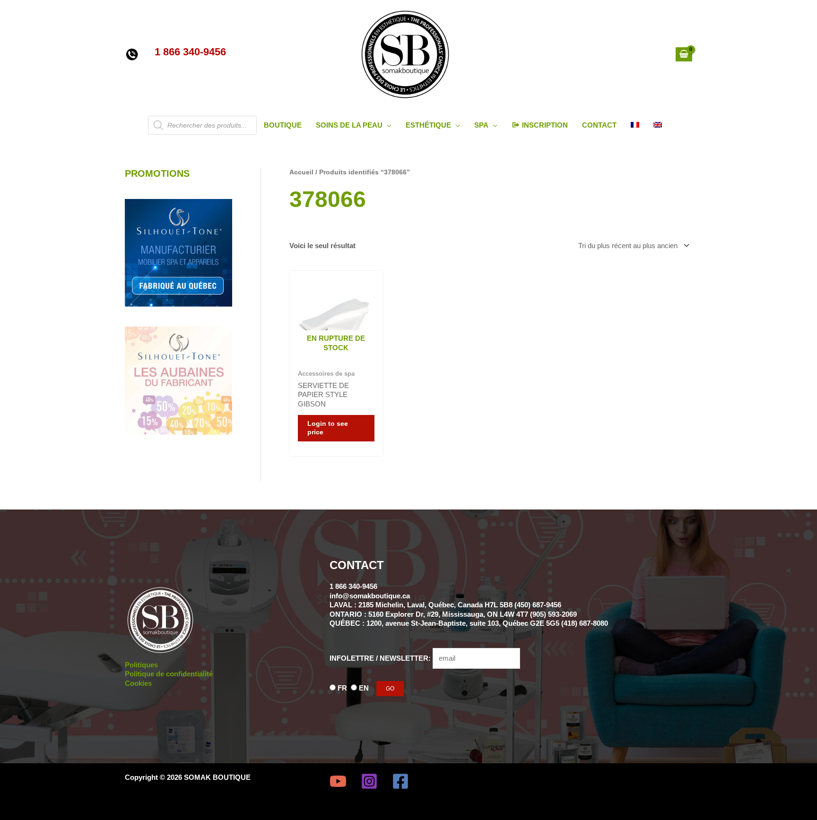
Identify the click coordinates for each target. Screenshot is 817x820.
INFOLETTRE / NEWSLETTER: (381, 658)
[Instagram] (369, 781)
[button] (386, 125)
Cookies (138, 683)
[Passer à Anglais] (657, 125)
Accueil (301, 172)
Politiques (141, 665)
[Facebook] (400, 781)
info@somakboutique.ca (370, 596)
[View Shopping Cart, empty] (684, 54)
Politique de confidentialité (169, 674)
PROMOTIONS (157, 173)
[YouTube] (338, 781)
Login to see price (327, 428)
